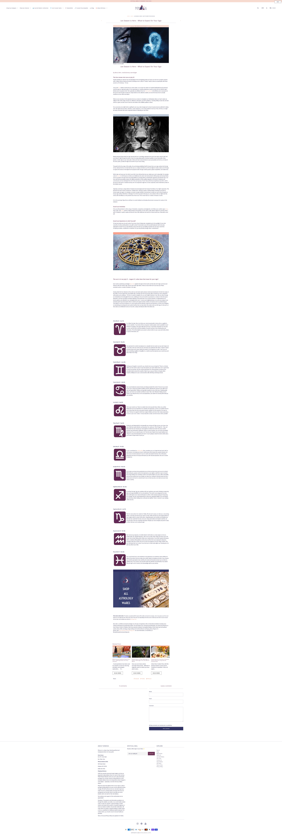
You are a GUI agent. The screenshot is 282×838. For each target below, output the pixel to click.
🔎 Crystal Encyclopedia (81, 8)
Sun (119, 87)
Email (150, 698)
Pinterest (149, 678)
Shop (158, 752)
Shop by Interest (24, 8)
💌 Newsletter (69, 8)
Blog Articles (159, 753)
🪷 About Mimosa (101, 8)
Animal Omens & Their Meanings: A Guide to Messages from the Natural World (140, 660)
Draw (166, 209)
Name (150, 691)
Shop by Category (11, 8)
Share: (114, 678)
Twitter (143, 678)
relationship (140, 450)
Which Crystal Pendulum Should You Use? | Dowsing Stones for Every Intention (121, 660)
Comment (151, 705)
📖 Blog (92, 8)
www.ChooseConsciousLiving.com (126, 630)
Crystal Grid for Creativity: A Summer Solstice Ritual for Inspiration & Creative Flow (160, 660)
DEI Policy (159, 763)
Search (158, 750)
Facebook (136, 678)
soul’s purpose (148, 91)
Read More (117, 673)
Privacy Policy (160, 766)
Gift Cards (159, 758)
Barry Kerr (118, 72)
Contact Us (159, 760)
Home (128, 16)
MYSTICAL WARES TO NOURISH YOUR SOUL (141, 1)
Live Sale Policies (160, 756)
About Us (159, 755)
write (122, 210)
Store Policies (160, 761)
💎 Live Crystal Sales (56, 8)
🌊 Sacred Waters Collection (40, 8)
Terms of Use (160, 765)
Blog (132, 16)
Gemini (118, 176)
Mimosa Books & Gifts (145, 832)
